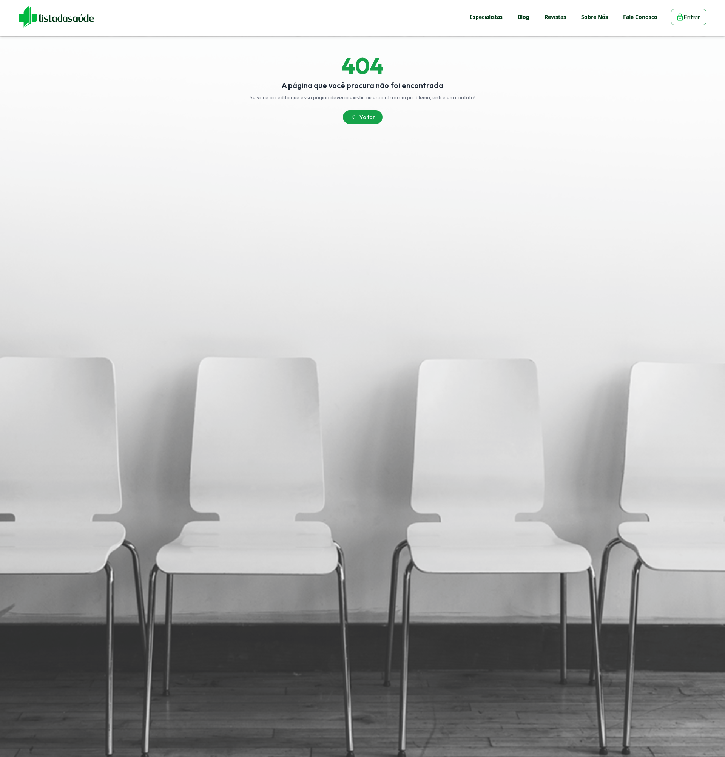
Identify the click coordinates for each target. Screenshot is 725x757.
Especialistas (486, 16)
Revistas (555, 16)
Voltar (367, 117)
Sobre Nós (594, 16)
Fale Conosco (640, 16)
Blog (523, 16)
